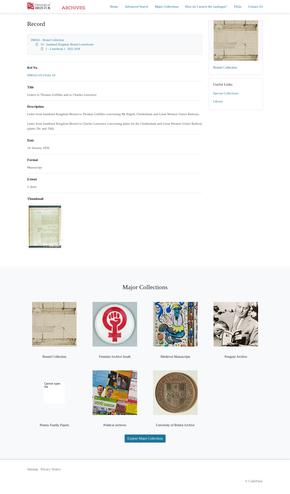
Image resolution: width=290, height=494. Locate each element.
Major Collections (167, 6)
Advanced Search (136, 6)
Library (218, 101)
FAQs (237, 6)
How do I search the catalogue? (206, 6)
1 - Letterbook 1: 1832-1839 (63, 49)
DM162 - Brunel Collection (47, 40)
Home (114, 6)
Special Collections (225, 93)
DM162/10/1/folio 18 (41, 75)
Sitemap (32, 469)
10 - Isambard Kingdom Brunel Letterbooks (67, 44)
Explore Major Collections (145, 438)
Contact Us (255, 6)
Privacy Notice (51, 469)
